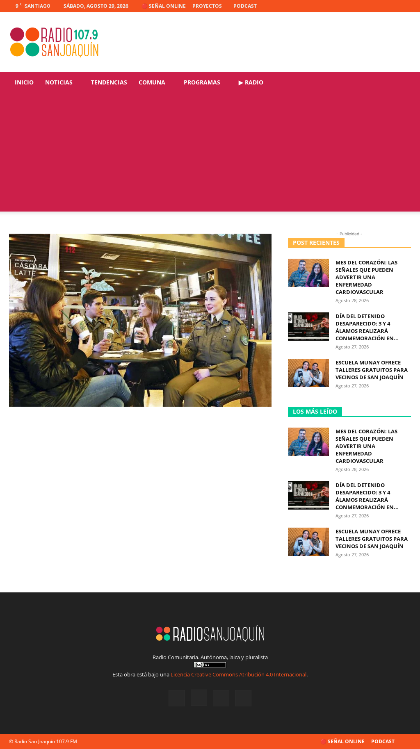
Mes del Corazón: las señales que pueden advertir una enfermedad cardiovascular (366, 277)
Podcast (245, 5)
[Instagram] (378, 6)
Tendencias (109, 82)
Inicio (24, 82)
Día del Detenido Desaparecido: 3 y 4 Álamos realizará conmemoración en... (367, 327)
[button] (401, 83)
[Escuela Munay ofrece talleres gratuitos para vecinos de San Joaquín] (308, 373)
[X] (391, 6)
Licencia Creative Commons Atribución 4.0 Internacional (238, 674)
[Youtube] (405, 6)
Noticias (59, 82)
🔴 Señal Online (164, 5)
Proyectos (207, 5)
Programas (202, 82)
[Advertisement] (210, 154)
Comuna (152, 82)
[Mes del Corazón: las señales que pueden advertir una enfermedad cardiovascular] (308, 273)
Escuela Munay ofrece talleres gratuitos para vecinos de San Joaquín (372, 370)
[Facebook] (364, 6)
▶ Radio (251, 82)
